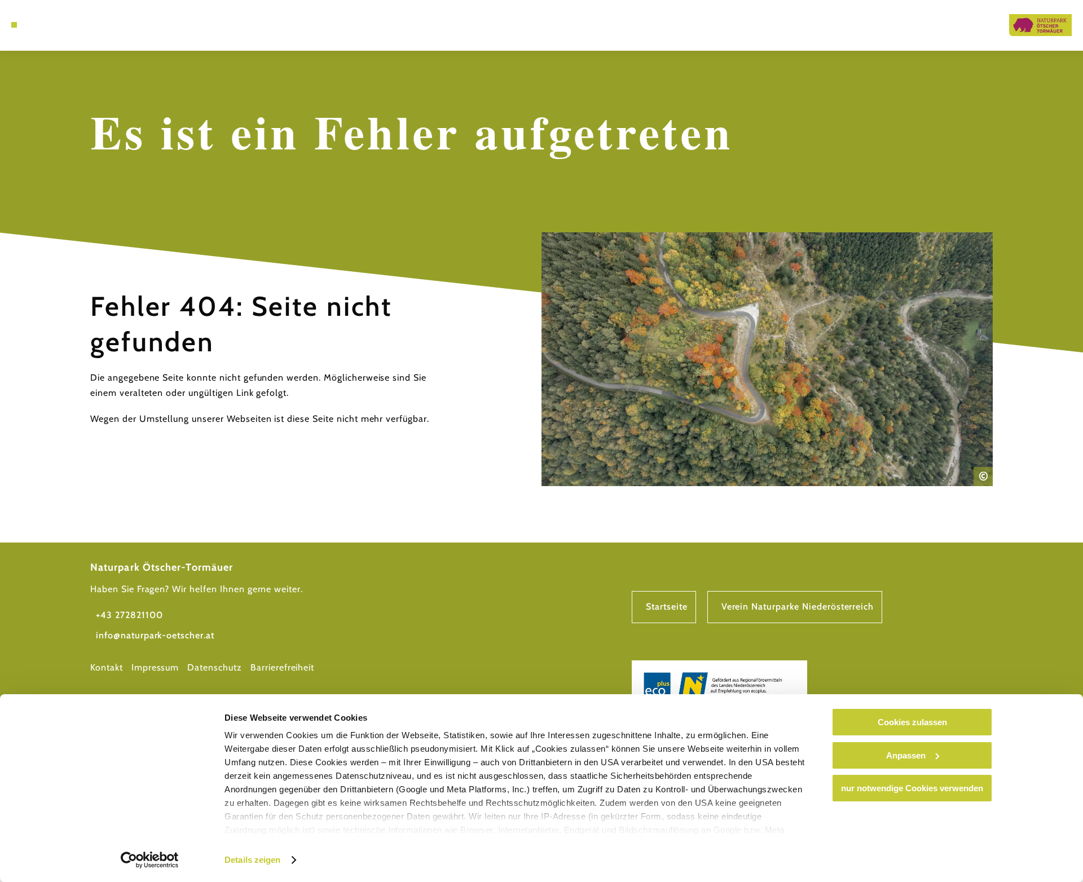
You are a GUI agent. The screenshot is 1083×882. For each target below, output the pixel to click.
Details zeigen (252, 860)
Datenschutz (214, 667)
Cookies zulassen (912, 722)
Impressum (155, 667)
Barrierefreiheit (282, 667)
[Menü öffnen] (14, 25)
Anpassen (906, 755)
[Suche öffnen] (45, 25)
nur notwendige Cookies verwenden (912, 788)
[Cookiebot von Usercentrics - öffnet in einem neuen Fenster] (149, 860)
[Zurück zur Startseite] (1040, 25)
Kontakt (106, 667)
